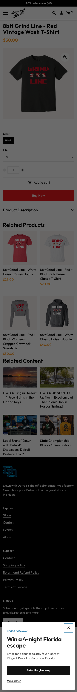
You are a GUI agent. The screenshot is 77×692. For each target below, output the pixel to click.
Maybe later (14, 680)
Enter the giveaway (38, 670)
